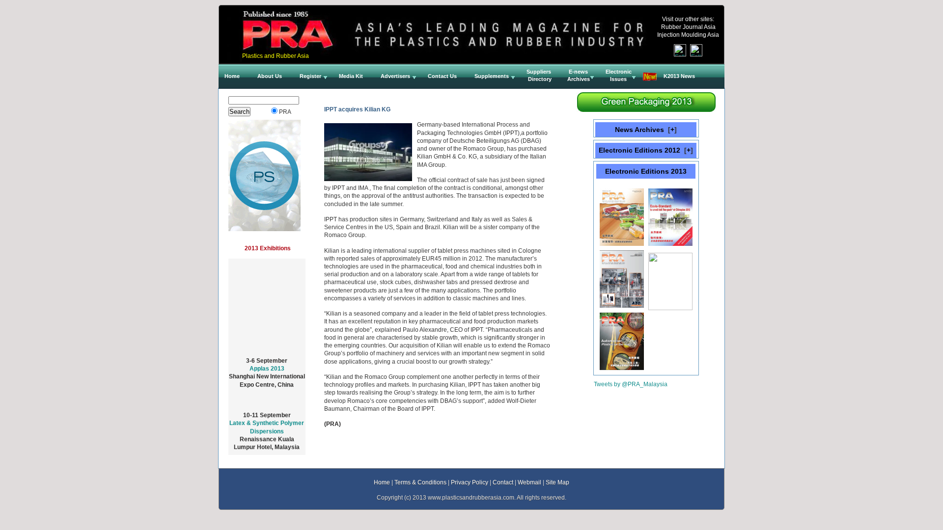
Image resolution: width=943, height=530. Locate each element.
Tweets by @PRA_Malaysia (630, 384)
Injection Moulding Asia (688, 34)
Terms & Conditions (420, 482)
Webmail (529, 482)
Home (382, 482)
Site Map (557, 482)
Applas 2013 (267, 363)
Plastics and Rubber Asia (275, 56)
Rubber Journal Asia (688, 27)
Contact (503, 482)
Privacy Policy (469, 482)
